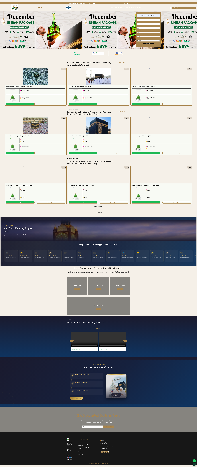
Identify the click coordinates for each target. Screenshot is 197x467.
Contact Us (138, 7)
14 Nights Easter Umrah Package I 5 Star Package (145, 185)
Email (137, 26)
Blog (132, 7)
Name (137, 18)
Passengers (139, 30)
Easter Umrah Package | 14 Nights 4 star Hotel (19, 136)
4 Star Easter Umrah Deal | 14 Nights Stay (80, 136)
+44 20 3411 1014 (91, 3)
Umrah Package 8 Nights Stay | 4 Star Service (144, 136)
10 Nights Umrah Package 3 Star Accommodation (19, 87)
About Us (128, 7)
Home (112, 7)
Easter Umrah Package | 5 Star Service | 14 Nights (19, 185)
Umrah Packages (119, 7)
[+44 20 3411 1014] (85, 3)
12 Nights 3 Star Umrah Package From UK (143, 87)
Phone (138, 22)
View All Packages (76, 398)
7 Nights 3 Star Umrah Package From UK (80, 87)
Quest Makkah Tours (96, 463)
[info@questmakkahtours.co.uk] (69, 3)
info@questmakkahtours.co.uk (77, 3)
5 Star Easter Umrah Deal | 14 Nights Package (81, 185)
